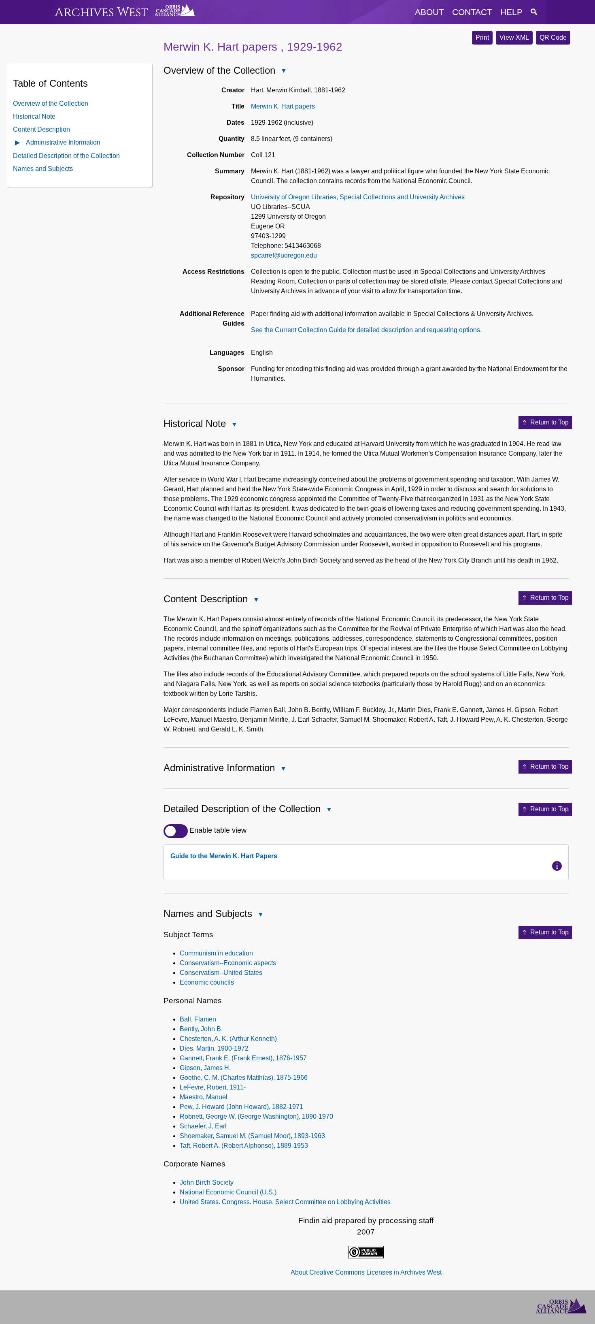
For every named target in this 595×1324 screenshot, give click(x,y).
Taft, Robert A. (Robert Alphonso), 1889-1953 (244, 1145)
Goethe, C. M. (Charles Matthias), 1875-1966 (244, 1077)
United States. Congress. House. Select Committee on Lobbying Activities (285, 1201)
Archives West (101, 12)
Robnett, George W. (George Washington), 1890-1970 (256, 1116)
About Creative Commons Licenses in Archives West (366, 1272)
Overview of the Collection (50, 103)
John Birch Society (207, 1182)
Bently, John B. (201, 1029)
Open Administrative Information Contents (18, 143)
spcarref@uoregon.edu (284, 255)
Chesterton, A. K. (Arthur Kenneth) (228, 1038)
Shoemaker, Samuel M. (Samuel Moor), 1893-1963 (252, 1135)
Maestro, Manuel (203, 1097)
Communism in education (216, 953)
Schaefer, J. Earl (203, 1126)
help (511, 12)
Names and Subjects (43, 168)
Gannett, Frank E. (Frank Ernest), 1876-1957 (243, 1058)
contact (472, 12)
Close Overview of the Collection (283, 71)
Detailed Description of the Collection (66, 155)
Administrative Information (63, 142)
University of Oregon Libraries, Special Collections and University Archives (358, 197)
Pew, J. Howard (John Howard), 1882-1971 (241, 1106)
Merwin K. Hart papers (283, 106)
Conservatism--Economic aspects (228, 962)
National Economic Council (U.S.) (228, 1192)
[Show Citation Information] (557, 866)
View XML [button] (514, 37)
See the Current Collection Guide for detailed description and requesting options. (366, 329)
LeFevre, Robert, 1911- (213, 1087)
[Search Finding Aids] (533, 12)
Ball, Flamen (198, 1019)
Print (482, 37)
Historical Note (34, 116)
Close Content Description (256, 600)
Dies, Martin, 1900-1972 (214, 1048)
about (429, 12)
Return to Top (549, 422)
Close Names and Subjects (260, 915)
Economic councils (207, 982)
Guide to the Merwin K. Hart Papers (223, 856)
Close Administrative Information (283, 769)
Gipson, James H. (205, 1067)
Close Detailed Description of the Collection (329, 810)
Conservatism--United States (221, 972)
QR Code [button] (553, 37)
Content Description (41, 129)
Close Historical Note (234, 425)
